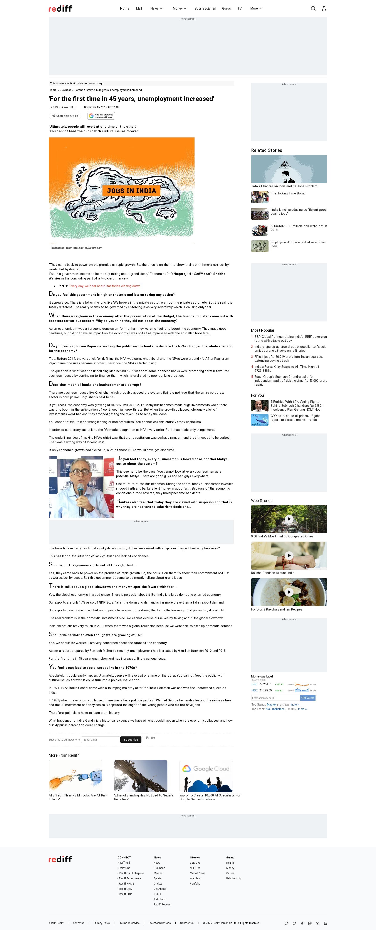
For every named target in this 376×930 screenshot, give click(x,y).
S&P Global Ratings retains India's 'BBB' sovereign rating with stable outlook (291, 339)
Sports (158, 878)
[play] (289, 519)
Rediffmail (124, 862)
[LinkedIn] (325, 924)
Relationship (233, 878)
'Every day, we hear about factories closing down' (105, 286)
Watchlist (195, 878)
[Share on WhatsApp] (286, 924)
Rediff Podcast (162, 904)
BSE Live (195, 862)
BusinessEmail (205, 8)
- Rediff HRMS (126, 883)
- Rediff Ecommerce (129, 878)
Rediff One (124, 868)
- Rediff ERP (124, 894)
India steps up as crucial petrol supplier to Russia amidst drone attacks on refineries (290, 349)
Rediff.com (219, 923)
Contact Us (187, 923)
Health (230, 862)
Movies (158, 873)
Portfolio (195, 883)
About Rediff (56, 923)
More (254, 8)
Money (178, 8)
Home (124, 8)
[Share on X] (294, 924)
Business (65, 90)
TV (239, 8)
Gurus (226, 8)
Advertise (78, 923)
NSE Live (195, 868)
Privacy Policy (102, 923)
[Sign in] (324, 8)
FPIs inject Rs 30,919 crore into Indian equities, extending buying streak (289, 359)
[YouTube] (317, 924)
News (155, 8)
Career (230, 873)
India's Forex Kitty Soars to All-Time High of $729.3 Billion (287, 369)
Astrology (160, 899)
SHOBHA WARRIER (63, 107)
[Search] (313, 8)
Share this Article (67, 115)
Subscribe (131, 739)
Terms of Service (129, 923)
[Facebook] (302, 924)
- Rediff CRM (125, 888)
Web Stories (262, 500)
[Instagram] (310, 924)
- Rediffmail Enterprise (131, 873)
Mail (139, 8)
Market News (197, 873)
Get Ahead (160, 888)
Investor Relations (160, 923)
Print (152, 737)
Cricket (158, 883)
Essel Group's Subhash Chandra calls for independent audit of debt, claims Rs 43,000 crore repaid (291, 380)
